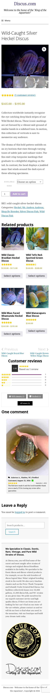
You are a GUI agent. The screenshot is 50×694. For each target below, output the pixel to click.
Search (12, 531)
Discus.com (25, 3)
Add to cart (19, 194)
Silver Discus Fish (29, 211)
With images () (18, 396)
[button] (44, 49)
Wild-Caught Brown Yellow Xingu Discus (39, 352)
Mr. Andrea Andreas (32, 207)
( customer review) (24, 95)
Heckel (17, 207)
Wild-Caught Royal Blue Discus (12, 352)
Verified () (36, 396)
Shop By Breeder (10, 211)
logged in (20, 512)
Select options (12, 275)
